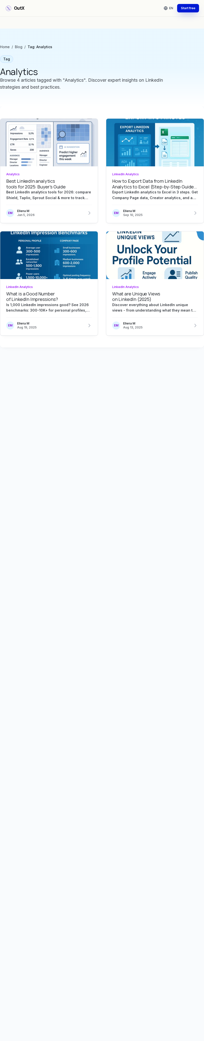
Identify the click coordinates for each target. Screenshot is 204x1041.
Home (5, 47)
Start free (188, 8)
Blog (18, 47)
